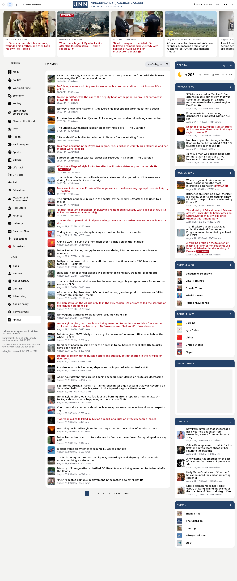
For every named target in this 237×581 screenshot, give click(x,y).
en (226, 4)
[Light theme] (3, 4)
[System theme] (10, 4)
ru (233, 4)
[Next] (232, 34)
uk (218, 4)
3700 (117, 493)
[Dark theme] (16, 4)
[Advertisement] (204, 391)
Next (126, 493)
